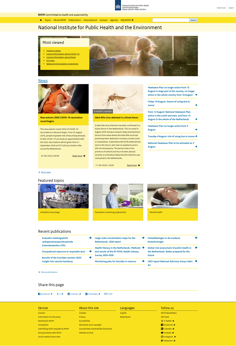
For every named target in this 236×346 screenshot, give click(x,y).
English (231, 8)
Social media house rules (49, 336)
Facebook (177, 324)
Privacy (82, 317)
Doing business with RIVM (49, 332)
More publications (49, 272)
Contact (103, 20)
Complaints (43, 324)
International (90, 20)
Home (40, 20)
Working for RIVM (46, 321)
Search (194, 20)
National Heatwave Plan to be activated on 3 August (171, 145)
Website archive (86, 332)
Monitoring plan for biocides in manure (115, 261)
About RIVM (60, 20)
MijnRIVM (128, 20)
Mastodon (177, 340)
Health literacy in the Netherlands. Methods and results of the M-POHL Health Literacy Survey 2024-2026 (118, 251)
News (43, 80)
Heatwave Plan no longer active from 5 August (168, 127)
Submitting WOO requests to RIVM (53, 328)
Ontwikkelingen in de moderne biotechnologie (164, 240)
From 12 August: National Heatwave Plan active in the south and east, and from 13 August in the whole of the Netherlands (169, 115)
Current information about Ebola (61, 57)
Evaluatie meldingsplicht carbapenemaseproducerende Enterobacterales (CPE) (57, 242)
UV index (50, 60)
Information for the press (49, 317)
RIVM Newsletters (169, 313)
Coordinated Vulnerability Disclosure (95, 328)
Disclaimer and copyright (90, 324)
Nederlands (221, 8)
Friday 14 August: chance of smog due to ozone (169, 103)
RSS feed (165, 317)
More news (46, 172)
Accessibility (84, 321)
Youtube (176, 332)
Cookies (82, 313)
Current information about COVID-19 (62, 54)
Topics (48, 20)
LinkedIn (176, 328)
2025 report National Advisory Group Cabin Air (170, 263)
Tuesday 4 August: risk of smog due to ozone (171, 136)
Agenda (114, 20)
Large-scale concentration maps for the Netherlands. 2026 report (115, 240)
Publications (75, 20)
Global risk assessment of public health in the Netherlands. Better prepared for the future (169, 251)
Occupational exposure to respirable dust (63, 251)
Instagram (177, 336)
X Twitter (176, 320)
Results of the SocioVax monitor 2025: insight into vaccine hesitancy (62, 259)
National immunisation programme (62, 64)
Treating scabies (53, 50)
